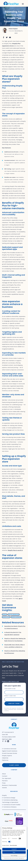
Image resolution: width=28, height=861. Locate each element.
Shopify (4, 795)
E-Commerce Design (8, 798)
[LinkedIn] (8, 741)
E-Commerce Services (9, 749)
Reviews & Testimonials (9, 785)
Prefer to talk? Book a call (10, 681)
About (4, 774)
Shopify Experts (7, 755)
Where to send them (10, 695)
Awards (4, 787)
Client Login (14, 765)
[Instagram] (5, 741)
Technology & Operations (10, 802)
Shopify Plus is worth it (15, 550)
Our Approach (6, 778)
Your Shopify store (9, 688)
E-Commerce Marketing (9, 800)
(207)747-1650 (7, 739)
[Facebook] (3, 741)
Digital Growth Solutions (9, 751)
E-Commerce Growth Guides (11, 804)
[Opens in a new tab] (3, 37)
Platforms (5, 760)
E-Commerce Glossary (9, 807)
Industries (5, 758)
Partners (5, 781)
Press (4, 783)
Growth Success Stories (9, 753)
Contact (4, 776)
